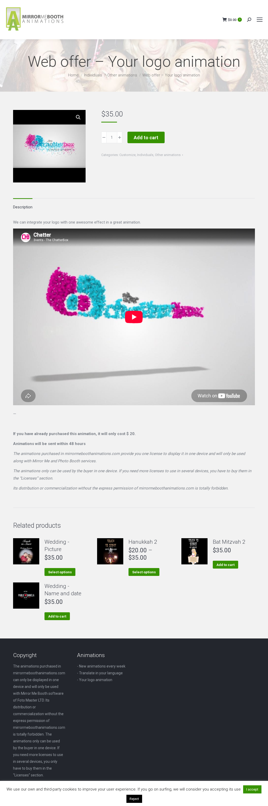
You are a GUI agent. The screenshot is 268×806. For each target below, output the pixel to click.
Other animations (168, 155)
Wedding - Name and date (62, 590)
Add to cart (146, 137)
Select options (60, 572)
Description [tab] (22, 207)
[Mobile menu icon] (259, 19)
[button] (78, 117)
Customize (127, 155)
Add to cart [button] (225, 565)
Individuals (145, 155)
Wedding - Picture (56, 545)
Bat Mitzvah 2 (229, 542)
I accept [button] (252, 789)
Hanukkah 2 (143, 542)
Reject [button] (134, 799)
